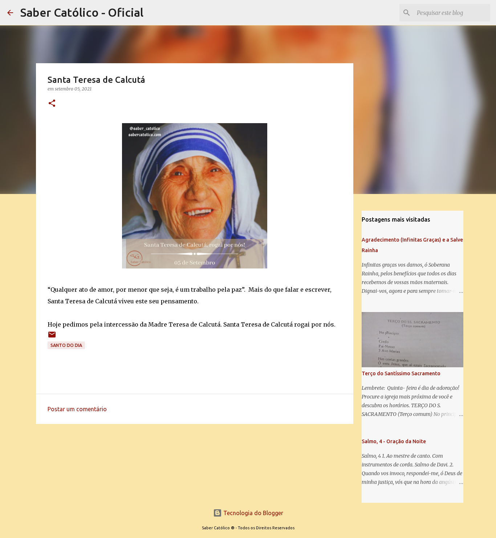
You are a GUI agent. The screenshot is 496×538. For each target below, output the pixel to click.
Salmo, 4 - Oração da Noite (394, 441)
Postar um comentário (77, 409)
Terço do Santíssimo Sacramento (401, 373)
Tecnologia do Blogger (252, 513)
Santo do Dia (66, 345)
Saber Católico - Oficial (81, 12)
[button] (52, 104)
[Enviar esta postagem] (52, 337)
